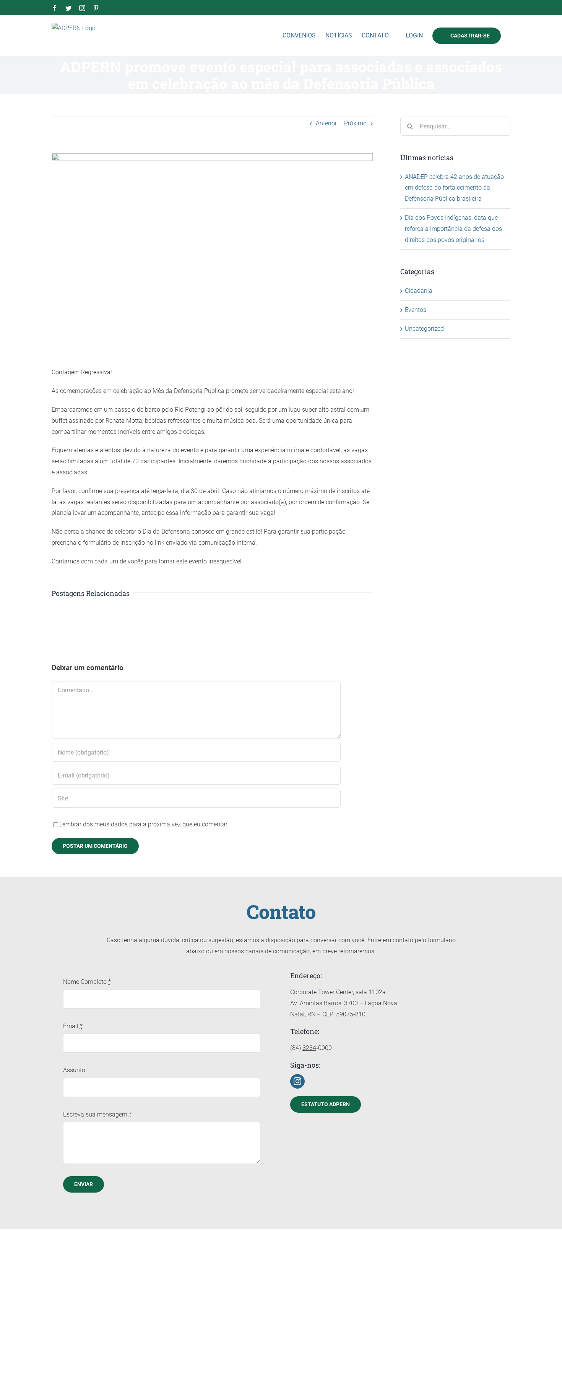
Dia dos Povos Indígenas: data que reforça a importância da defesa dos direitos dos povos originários (453, 228)
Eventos (415, 309)
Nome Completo (87, 981)
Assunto (74, 1070)
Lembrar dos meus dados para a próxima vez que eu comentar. (144, 824)
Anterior (326, 123)
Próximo (355, 123)
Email (73, 1026)
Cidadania (418, 290)
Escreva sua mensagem (97, 1114)
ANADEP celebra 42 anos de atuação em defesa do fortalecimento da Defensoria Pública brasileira (454, 188)
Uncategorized (424, 328)
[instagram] (297, 1081)
